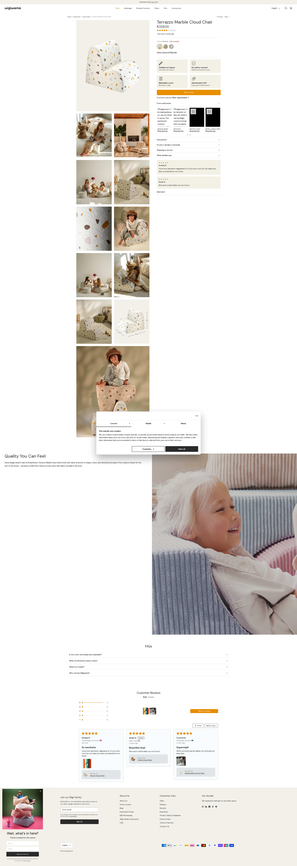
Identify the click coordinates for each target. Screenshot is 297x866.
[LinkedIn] (206, 806)
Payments (164, 812)
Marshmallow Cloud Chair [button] (194, 773)
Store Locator (125, 804)
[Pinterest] (216, 806)
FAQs (162, 801)
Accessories (176, 8)
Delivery (163, 804)
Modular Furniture (143, 8)
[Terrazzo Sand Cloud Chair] (171, 46)
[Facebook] (209, 806)
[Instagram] (203, 806)
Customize (146, 449)
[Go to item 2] (152, 711)
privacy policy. (73, 816)
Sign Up (79, 821)
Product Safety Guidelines (170, 815)
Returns (163, 808)
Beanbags (128, 8)
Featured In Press (127, 812)
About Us (123, 801)
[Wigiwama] (13, 8)
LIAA (121, 823)
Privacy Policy (165, 819)
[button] (162, 30)
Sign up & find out (23, 854)
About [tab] (183, 423)
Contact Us (164, 826)
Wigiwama (69, 851)
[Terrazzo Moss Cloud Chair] (165, 46)
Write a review (204, 711)
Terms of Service (166, 823)
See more (161, 191)
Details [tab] (148, 423)
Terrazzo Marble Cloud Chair (101, 17)
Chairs (156, 8)
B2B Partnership (126, 815)
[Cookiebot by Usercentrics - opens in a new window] (188, 416)
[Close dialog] (40, 791)
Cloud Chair (86, 17)
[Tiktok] (213, 806)
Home (69, 17)
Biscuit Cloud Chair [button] (97, 776)
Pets (165, 8)
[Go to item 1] (145, 711)
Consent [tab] (113, 423)
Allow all (181, 449)
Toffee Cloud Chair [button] (145, 760)
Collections (77, 17)
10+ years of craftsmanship (148, 2)
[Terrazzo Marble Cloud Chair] (159, 46)
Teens (117, 8)
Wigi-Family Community (129, 819)
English (274, 8)
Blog (121, 808)
